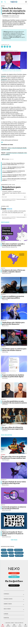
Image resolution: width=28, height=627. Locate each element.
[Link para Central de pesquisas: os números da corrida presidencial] (14, 495)
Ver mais (14, 540)
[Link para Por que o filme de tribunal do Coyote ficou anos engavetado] (14, 416)
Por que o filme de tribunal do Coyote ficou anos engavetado (12, 428)
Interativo (4, 174)
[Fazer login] (26, 2)
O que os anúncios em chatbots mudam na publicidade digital (13, 375)
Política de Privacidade (21, 199)
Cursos (6, 613)
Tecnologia (5, 555)
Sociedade (4, 552)
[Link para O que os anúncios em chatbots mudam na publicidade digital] (14, 364)
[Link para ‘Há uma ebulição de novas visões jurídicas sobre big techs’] (14, 470)
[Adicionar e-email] (25, 197)
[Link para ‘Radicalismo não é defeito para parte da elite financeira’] (14, 311)
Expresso (3, 294)
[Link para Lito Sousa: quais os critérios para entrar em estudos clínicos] (14, 337)
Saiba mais (11, 159)
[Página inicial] (14, 2)
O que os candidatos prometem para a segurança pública (13, 297)
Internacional (18, 549)
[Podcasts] (14, 625)
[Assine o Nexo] (2, 625)
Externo (4, 163)
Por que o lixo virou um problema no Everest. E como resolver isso (14, 457)
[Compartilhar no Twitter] (5, 47)
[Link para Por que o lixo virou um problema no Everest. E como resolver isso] (14, 445)
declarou (3, 76)
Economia (10, 549)
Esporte (12, 555)
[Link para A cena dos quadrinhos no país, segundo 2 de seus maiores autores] (14, 390)
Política (4, 549)
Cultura (11, 552)
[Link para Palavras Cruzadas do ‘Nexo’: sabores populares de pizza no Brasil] (14, 521)
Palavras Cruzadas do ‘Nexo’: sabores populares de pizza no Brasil (12, 533)
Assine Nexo (14, 573)
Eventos (6, 617)
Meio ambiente (19, 555)
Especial (4, 171)
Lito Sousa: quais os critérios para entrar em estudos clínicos (14, 349)
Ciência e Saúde (19, 552)
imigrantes (4, 79)
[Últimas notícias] (19, 625)
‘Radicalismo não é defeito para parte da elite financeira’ (13, 323)
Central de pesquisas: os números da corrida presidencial (14, 507)
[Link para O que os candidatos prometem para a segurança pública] (14, 285)
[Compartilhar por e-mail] (7, 47)
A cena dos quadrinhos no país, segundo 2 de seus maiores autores (14, 402)
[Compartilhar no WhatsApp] (10, 47)
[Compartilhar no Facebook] (2, 47)
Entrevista (4, 167)
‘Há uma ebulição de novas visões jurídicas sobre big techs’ (14, 482)
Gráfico (3, 268)
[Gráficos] (8, 625)
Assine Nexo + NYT (14, 585)
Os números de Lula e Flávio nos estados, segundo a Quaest (13, 271)
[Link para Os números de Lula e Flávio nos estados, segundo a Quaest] (14, 259)
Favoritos (4, 178)
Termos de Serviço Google (6, 200)
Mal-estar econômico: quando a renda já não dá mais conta (13, 244)
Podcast (3, 241)
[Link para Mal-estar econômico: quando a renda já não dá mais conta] (14, 232)
